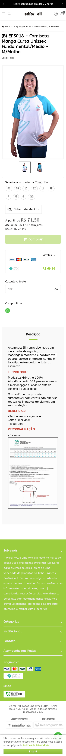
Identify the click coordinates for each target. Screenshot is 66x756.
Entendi (33, 751)
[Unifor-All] (33, 13)
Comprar (35, 239)
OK (56, 289)
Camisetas (54, 27)
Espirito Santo (40, 27)
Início (7, 27)
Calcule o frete (15, 281)
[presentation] (3, 4)
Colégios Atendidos (21, 27)
